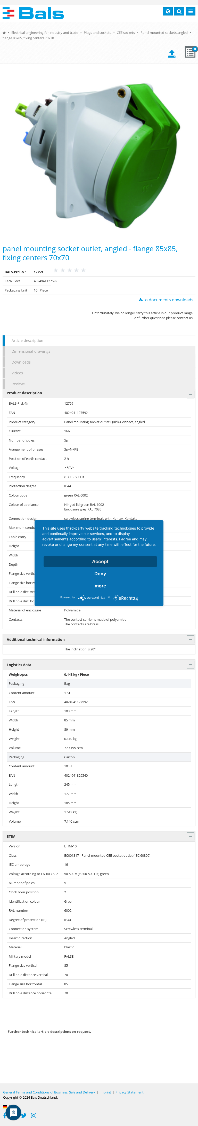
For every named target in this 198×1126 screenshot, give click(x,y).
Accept (100, 561)
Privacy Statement (130, 1092)
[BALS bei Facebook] (5, 1116)
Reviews (19, 383)
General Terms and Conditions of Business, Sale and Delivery (49, 1092)
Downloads (21, 362)
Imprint (105, 1092)
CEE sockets (126, 32)
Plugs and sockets (97, 32)
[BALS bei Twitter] (24, 1116)
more (100, 585)
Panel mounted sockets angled (164, 32)
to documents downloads (168, 300)
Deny (100, 573)
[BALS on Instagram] (33, 1116)
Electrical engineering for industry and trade (44, 32)
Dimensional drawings (31, 351)
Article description (27, 340)
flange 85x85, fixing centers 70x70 (28, 38)
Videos (17, 373)
